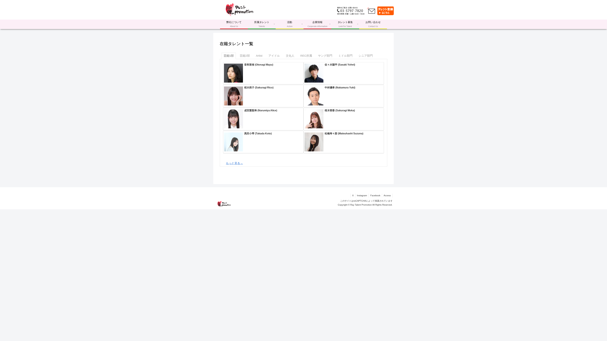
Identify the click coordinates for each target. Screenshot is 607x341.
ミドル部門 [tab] (345, 55)
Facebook (375, 195)
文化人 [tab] (290, 55)
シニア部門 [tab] (366, 55)
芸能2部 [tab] (245, 55)
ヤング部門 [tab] (325, 55)
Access (387, 195)
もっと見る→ (234, 163)
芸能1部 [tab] (229, 55)
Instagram (362, 195)
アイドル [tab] (274, 55)
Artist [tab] (259, 55)
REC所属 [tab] (306, 55)
